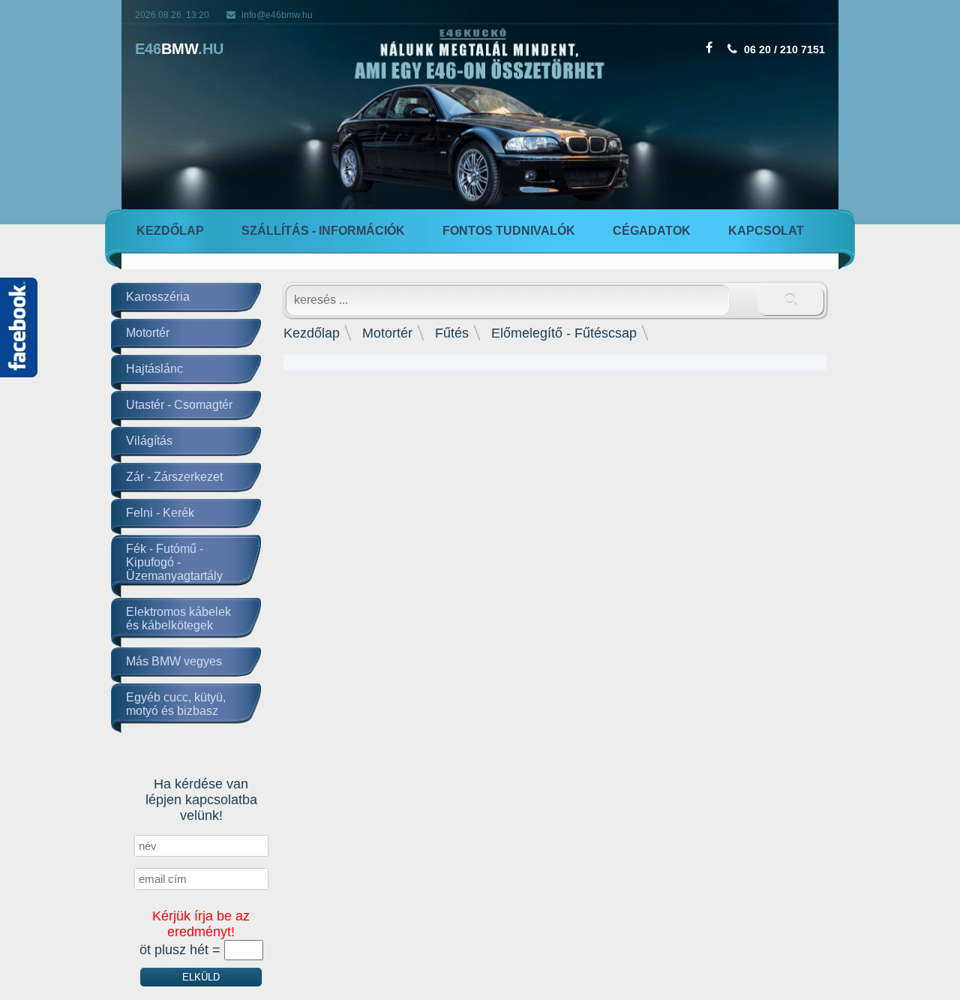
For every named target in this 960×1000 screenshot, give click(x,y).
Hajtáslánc (154, 368)
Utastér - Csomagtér (179, 404)
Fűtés (452, 333)
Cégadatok (652, 230)
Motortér (148, 332)
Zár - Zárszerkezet (174, 476)
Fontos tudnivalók (508, 230)
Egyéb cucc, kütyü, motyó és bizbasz (176, 704)
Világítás (149, 440)
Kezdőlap (170, 230)
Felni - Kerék (160, 512)
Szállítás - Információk (323, 230)
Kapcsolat (766, 230)
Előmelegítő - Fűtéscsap (564, 333)
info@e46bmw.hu (277, 15)
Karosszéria (158, 296)
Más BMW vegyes (174, 661)
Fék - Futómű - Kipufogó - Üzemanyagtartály (174, 562)
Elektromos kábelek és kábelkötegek (178, 618)
